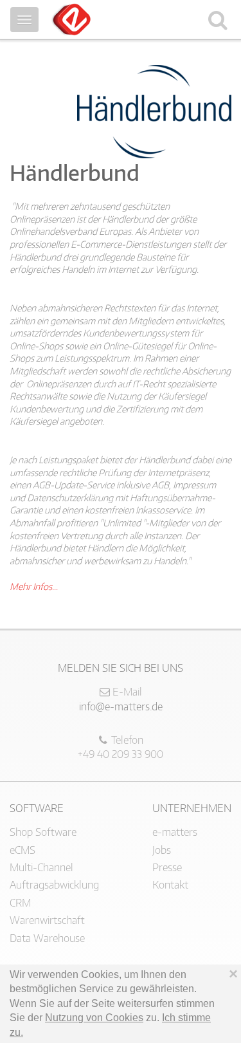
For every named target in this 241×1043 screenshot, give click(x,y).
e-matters (174, 832)
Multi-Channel (41, 867)
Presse (167, 867)
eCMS (22, 850)
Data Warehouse (47, 938)
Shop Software (43, 832)
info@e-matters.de (121, 706)
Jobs (161, 850)
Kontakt (170, 884)
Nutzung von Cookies (94, 1017)
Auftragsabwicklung (54, 884)
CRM (20, 902)
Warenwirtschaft (47, 920)
